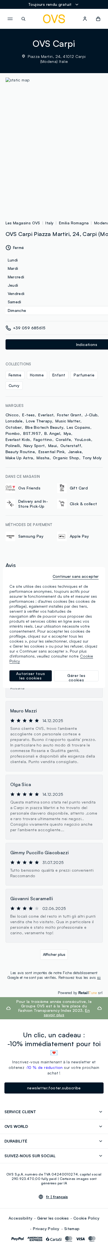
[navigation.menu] (10, 18)
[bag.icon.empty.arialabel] (98, 18)
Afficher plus (54, 954)
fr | (57, 1197)
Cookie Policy (86, 1218)
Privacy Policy (46, 1228)
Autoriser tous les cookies (30, 675)
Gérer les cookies (53, 1218)
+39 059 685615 (29, 327)
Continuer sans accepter (76, 576)
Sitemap (72, 1228)
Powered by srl (80, 992)
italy (49, 222)
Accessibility (20, 1218)
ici (99, 977)
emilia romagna (74, 222)
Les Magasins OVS (23, 222)
